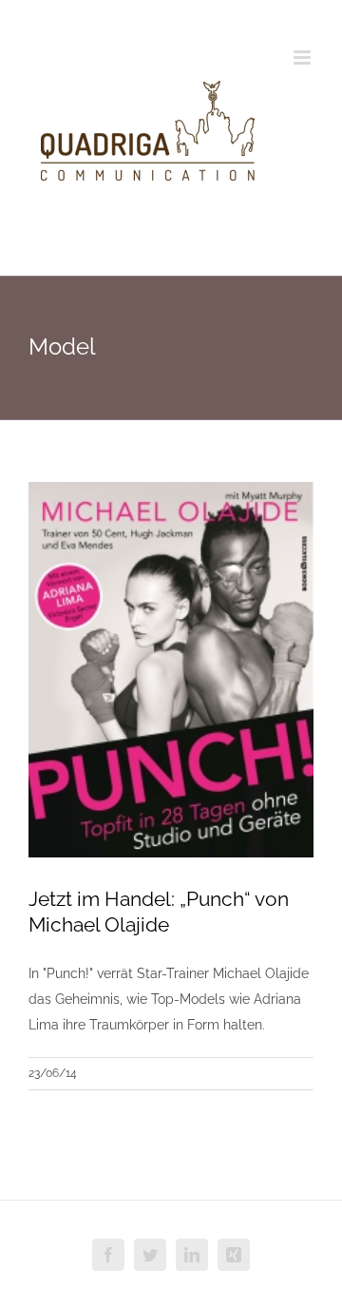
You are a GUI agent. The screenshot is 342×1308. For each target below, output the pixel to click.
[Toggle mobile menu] (304, 57)
